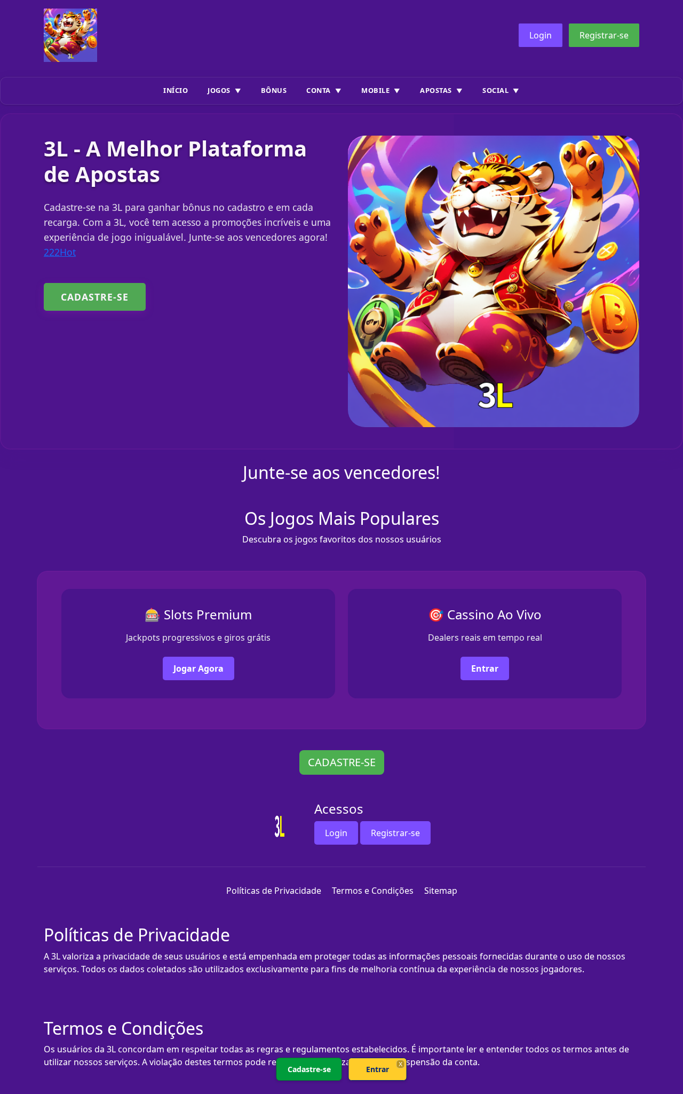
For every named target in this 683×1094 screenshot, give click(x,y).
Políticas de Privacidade (273, 890)
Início (175, 90)
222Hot (60, 252)
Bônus (274, 90)
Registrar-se (604, 35)
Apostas (436, 90)
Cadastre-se (309, 1069)
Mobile (375, 90)
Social (495, 90)
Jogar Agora (198, 668)
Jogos (219, 90)
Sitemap (440, 890)
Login (540, 35)
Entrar (484, 668)
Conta (318, 90)
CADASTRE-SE (95, 296)
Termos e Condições (373, 890)
